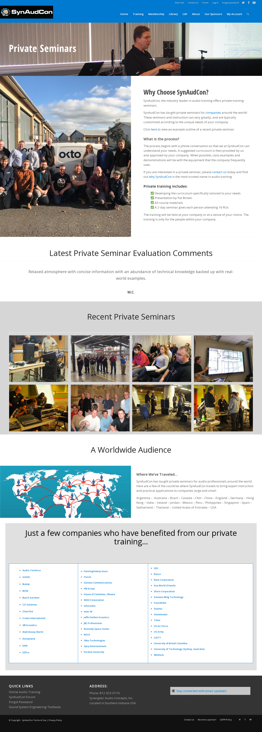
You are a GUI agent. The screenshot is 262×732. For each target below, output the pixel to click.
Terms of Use (40, 720)
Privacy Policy (55, 720)
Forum (205, 2)
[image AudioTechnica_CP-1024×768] (101, 409)
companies (213, 112)
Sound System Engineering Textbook (35, 707)
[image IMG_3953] (163, 360)
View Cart (179, 2)
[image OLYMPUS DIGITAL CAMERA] (40, 409)
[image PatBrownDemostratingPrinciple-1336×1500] (40, 360)
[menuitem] (179, 3)
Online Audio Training (24, 692)
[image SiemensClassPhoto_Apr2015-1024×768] (101, 360)
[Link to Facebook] (248, 2)
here (154, 129)
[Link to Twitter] (243, 2)
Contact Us (193, 2)
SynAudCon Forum (22, 697)
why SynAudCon (160, 177)
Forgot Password (21, 702)
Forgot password (230, 2)
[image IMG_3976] (225, 360)
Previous (17, 273)
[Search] (248, 14)
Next (245, 273)
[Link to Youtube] (254, 2)
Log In (215, 2)
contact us (219, 172)
